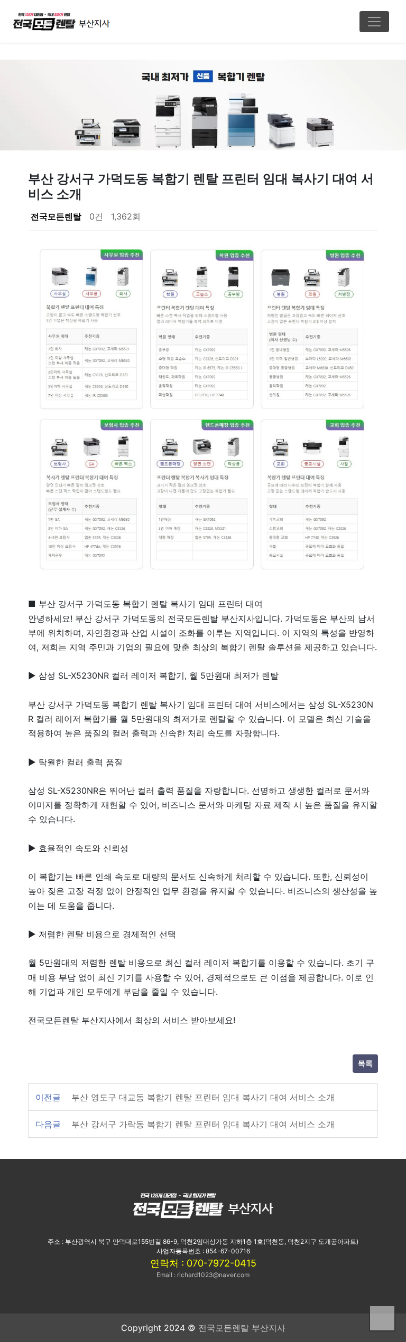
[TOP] (382, 1318)
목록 (365, 1064)
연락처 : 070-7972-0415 (203, 1263)
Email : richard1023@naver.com (203, 1275)
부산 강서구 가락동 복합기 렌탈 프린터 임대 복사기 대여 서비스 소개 (203, 1124)
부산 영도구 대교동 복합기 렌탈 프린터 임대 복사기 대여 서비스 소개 (203, 1097)
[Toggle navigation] (374, 21)
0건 (96, 216)
